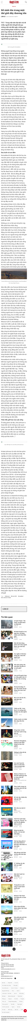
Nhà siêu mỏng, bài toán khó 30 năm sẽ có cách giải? (19, 666)
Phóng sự (4, 998)
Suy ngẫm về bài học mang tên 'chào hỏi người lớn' (20, 655)
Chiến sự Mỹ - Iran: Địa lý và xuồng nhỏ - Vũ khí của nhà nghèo (20, 710)
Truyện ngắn (19, 1004)
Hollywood (7, 596)
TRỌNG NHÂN (16, 909)
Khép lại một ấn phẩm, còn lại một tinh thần (19, 831)
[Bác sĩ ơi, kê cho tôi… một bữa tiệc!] (7, 701)
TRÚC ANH (16, 943)
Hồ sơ (13, 990)
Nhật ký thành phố (11, 996)
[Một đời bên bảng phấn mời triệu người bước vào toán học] (7, 646)
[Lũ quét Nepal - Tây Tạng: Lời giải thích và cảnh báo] (7, 624)
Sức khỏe (16, 998)
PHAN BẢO (16, 700)
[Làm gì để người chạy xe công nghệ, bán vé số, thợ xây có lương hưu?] (7, 679)
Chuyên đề (10, 982)
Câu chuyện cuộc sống (6, 985)
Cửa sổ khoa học (5, 988)
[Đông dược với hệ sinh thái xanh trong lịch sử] (7, 733)
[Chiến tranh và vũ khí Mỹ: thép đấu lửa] (7, 722)
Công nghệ (15, 985)
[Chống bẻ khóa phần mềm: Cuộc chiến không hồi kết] (7, 931)
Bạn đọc (3, 982)
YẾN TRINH (16, 900)
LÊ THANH (16, 638)
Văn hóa (18, 1006)
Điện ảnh (14, 6)
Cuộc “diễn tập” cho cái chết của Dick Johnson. (14, 444)
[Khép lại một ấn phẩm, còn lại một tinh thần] (7, 833)
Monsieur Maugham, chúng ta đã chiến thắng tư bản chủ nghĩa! (20, 743)
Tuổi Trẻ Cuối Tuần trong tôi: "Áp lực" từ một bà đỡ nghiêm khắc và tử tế (20, 821)
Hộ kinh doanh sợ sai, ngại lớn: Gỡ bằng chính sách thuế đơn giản (20, 634)
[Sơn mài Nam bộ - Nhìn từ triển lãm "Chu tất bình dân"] (7, 766)
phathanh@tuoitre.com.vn (7, 976)
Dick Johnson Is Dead (6, 597)
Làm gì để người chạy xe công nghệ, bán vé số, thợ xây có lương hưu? (20, 678)
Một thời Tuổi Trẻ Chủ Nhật (19, 875)
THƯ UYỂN (16, 747)
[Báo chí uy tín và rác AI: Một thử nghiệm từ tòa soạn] (7, 942)
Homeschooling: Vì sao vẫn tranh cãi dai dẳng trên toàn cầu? (20, 688)
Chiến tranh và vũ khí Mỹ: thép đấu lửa (20, 720)
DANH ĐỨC (16, 722)
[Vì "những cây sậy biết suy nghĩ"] (7, 866)
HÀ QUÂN (15, 681)
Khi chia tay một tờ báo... (19, 809)
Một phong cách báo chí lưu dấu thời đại (20, 853)
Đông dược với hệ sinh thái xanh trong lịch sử (20, 731)
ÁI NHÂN (15, 669)
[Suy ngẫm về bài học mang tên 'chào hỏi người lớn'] (7, 657)
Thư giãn (22, 998)
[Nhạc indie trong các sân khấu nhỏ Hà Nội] (7, 790)
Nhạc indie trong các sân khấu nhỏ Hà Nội (20, 787)
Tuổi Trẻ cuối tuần (5, 1006)
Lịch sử (15, 993)
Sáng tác (10, 998)
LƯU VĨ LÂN (16, 855)
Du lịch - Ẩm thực (14, 988)
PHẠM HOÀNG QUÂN (17, 734)
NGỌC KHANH (16, 920)
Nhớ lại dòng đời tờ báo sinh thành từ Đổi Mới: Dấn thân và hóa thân (20, 843)
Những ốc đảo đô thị (20, 752)
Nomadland (20, 596)
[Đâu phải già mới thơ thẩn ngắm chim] (7, 920)
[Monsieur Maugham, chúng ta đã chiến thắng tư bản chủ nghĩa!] (7, 744)
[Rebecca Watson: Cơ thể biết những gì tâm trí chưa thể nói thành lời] (7, 777)
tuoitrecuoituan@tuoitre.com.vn (8, 969)
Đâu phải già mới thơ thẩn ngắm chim (20, 918)
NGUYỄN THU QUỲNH (18, 753)
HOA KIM (15, 932)
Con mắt (16, 982)
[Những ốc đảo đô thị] (7, 755)
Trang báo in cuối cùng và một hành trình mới (19, 886)
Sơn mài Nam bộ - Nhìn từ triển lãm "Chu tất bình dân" (19, 764)
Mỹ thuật (3, 996)
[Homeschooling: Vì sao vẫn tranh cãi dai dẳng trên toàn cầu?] (7, 690)
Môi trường (21, 993)
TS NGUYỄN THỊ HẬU (17, 825)
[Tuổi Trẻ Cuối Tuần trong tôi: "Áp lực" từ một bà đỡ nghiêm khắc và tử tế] (7, 822)
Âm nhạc (3, 1009)
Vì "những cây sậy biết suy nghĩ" (19, 864)
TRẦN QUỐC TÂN (17, 800)
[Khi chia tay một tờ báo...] (7, 811)
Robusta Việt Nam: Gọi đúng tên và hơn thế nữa (20, 897)
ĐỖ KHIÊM (16, 713)
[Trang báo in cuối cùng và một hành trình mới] (7, 888)
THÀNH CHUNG (17, 658)
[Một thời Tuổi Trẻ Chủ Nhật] (7, 877)
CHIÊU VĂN (16, 625)
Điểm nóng (10, 1009)
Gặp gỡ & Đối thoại (5, 990)
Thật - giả (4, 1001)
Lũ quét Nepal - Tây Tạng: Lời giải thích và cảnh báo (19, 622)
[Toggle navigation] (2, 2)
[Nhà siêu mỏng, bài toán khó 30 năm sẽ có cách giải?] (7, 668)
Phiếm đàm (20, 996)
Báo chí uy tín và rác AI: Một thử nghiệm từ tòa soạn (20, 940)
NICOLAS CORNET (17, 811)
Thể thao (21, 1001)
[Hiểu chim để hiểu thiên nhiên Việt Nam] (7, 910)
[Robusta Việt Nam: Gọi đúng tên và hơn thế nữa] (7, 899)
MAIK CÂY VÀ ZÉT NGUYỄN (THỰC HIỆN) (20, 781)
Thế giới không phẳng (12, 1001)
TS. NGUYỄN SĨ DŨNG (18, 835)
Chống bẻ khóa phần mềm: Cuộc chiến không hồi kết (20, 929)
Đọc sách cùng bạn (5, 1012)
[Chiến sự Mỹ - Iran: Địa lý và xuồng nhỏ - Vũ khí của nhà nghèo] (7, 712)
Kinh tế (18, 990)
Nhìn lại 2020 (14, 596)
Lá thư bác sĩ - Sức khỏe (6, 993)
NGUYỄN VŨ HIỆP (17, 789)
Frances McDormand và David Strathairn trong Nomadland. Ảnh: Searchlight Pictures (14, 282)
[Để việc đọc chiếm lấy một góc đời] (7, 800)
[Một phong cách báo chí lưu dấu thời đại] (7, 856)
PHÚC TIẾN (16, 847)
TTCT (15, 889)
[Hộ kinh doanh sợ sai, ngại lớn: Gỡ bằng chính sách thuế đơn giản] (7, 635)
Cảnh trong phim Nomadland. (14, 47)
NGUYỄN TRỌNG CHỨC (18, 877)
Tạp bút (13, 1006)
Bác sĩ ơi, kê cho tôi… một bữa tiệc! (20, 698)
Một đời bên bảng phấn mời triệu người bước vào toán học (20, 644)
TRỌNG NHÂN (16, 647)
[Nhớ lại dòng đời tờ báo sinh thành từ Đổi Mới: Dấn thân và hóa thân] (7, 844)
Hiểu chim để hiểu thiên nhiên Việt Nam (20, 907)
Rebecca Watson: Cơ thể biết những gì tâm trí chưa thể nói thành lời (20, 776)
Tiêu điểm (13, 1004)
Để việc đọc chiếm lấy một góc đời (20, 798)
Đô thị (22, 1009)
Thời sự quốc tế (5, 1004)
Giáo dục (22, 988)
